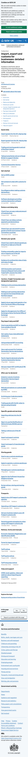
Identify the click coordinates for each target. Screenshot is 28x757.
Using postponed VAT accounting (12, 343)
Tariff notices (5, 549)
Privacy (8, 721)
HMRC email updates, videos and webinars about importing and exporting (12, 575)
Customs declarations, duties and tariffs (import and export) (15, 45)
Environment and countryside (10, 665)
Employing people (7, 662)
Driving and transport (8, 656)
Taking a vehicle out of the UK (11, 431)
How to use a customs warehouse (12, 456)
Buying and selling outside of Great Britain (13, 597)
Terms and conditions (8, 725)
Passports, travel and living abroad (12, 675)
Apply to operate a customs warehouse (14, 463)
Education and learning (8, 659)
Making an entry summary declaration (13, 285)
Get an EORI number (7, 175)
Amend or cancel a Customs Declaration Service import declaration (10, 379)
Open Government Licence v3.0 (11, 738)
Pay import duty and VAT (9, 111)
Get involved (5, 713)
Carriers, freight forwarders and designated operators (11, 108)
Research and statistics (8, 701)
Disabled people (6, 653)
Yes (18, 610)
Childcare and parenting (9, 644)
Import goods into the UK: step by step (13, 134)
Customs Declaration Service (11, 165)
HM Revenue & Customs (8, 84)
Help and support (7, 125)
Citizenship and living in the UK (11, 647)
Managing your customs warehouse (12, 470)
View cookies (14, 35)
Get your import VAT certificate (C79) (13, 367)
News (3, 694)
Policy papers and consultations (11, 704)
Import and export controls (10, 437)
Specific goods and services (10, 116)
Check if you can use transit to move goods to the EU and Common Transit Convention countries (13, 230)
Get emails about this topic (12, 91)
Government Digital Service (9, 730)
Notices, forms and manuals (10, 123)
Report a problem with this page (14, 617)
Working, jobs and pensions (9, 681)
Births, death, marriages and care (11, 637)
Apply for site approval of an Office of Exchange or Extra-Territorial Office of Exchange (13, 313)
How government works (8, 710)
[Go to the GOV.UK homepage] (7, 40)
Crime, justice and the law (9, 650)
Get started (6, 100)
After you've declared (8, 113)
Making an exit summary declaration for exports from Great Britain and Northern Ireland (13, 294)
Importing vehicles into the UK (11, 415)
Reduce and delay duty (9, 102)
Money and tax (5, 672)
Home (2, 45)
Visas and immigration (8, 678)
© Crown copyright (14, 753)
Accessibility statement (8, 723)
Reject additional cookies (14, 32)
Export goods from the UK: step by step (14, 140)
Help (2, 721)
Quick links (6, 97)
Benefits (3, 634)
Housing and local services (9, 669)
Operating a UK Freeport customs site (13, 506)
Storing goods (7, 118)
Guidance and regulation (9, 698)
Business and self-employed (10, 640)
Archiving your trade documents (11, 396)
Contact (20, 723)
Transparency (5, 707)
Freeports (5, 121)
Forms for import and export (10, 542)
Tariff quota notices (7, 556)
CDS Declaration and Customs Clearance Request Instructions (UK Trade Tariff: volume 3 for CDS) (13, 271)
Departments (5, 691)
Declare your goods (8, 104)
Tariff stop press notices (9, 563)
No (25, 610)
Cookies (14, 721)
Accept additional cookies (14, 27)
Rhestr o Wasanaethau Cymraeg (11, 728)
